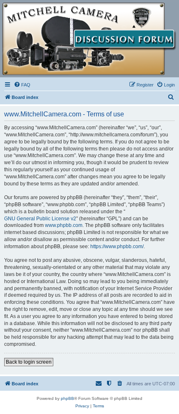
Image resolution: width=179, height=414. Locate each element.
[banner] (89, 39)
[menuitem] (22, 85)
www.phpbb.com (63, 225)
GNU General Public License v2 (40, 219)
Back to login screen (29, 362)
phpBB (67, 398)
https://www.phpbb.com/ (117, 246)
